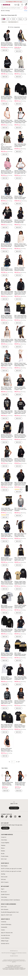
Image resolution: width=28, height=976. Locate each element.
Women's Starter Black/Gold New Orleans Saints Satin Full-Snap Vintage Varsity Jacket (6, 559)
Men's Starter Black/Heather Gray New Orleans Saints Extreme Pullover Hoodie (20, 654)
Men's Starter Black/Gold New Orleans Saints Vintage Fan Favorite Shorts (20, 535)
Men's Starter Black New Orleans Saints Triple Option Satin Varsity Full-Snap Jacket (7, 535)
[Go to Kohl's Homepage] (6, 4)
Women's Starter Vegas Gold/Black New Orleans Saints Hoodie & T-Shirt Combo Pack (20, 583)
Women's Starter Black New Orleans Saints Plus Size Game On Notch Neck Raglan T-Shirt (6, 97)
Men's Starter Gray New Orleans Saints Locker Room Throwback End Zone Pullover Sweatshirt (7, 388)
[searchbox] (11, 7)
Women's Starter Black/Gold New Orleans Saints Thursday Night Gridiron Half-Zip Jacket (20, 197)
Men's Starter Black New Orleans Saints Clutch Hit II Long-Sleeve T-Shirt (21, 678)
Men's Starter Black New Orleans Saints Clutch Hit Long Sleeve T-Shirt (7, 412)
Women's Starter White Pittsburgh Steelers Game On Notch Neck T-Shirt (7, 784)
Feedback (26, 488)
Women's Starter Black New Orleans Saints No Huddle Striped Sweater (6, 316)
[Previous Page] (9, 761)
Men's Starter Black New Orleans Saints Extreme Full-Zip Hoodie (20, 145)
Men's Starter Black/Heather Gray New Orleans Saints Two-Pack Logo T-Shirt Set (7, 606)
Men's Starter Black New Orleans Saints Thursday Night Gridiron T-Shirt (20, 630)
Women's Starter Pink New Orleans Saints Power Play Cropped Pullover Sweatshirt (7, 172)
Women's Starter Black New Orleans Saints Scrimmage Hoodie (20, 221)
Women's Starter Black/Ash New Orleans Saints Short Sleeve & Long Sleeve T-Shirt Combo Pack (6, 678)
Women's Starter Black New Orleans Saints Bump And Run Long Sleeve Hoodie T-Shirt (7, 436)
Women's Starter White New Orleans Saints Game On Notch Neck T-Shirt (21, 121)
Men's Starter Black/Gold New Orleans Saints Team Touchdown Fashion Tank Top (21, 317)
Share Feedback (14, 808)
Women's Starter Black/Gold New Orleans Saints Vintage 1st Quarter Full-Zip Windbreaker (7, 269)
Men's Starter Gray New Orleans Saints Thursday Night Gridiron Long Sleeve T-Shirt (6, 702)
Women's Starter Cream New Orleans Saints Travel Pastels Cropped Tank (7, 121)
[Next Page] (17, 761)
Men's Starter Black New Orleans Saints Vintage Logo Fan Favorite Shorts (20, 340)
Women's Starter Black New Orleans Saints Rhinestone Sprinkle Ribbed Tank (20, 269)
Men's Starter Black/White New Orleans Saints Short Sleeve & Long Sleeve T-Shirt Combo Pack (7, 293)
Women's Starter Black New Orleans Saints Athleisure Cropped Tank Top (7, 750)
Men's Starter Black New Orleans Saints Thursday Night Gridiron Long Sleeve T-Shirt (20, 559)
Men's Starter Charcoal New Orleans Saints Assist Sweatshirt (21, 509)
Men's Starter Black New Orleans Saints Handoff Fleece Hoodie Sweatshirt (7, 582)
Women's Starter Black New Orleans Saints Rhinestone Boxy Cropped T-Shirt (20, 702)
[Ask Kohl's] (25, 7)
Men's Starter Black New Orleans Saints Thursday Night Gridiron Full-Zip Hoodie (20, 293)
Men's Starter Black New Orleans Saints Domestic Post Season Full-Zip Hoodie (7, 630)
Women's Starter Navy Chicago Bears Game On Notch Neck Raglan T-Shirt (20, 784)
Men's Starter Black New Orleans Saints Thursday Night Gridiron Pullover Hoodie (20, 412)
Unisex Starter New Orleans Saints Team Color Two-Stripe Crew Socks (7, 509)
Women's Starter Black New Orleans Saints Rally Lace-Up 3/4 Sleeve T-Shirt (7, 221)
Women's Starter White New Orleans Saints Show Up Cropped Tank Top (20, 172)
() (21, 489)
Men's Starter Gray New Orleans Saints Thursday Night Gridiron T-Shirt (6, 364)
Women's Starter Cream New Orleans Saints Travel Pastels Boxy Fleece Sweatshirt (21, 245)
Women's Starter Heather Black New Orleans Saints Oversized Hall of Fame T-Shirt (7, 654)
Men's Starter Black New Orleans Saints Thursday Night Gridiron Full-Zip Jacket (20, 484)
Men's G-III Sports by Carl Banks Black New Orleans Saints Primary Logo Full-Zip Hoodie (20, 97)
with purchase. (14, 1)
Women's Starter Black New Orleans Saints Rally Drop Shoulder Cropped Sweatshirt (7, 197)
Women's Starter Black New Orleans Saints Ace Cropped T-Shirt (20, 388)
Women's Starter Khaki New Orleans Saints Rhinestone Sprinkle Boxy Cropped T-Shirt (7, 148)
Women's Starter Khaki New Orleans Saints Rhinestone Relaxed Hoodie (20, 70)
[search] (3, 8)
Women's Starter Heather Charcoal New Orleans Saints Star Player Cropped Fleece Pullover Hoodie (20, 606)
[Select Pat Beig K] (5, 144)
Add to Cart (5, 50)
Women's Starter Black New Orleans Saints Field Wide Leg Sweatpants (20, 436)
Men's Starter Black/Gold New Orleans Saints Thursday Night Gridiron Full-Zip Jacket (7, 70)
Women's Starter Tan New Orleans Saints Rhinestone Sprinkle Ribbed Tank (7, 340)
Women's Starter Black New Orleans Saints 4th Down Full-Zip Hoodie (6, 245)
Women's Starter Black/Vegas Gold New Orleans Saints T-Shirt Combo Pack (20, 726)
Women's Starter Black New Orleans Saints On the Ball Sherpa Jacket (20, 460)
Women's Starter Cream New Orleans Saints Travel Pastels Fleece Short (21, 364)
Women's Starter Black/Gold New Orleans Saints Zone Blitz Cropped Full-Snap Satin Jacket (21, 44)
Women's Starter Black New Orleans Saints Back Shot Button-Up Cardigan (7, 44)
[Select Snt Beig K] (2, 144)
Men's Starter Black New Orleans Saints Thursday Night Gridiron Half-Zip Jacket (7, 484)
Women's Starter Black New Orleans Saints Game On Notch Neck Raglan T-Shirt (7, 460)
